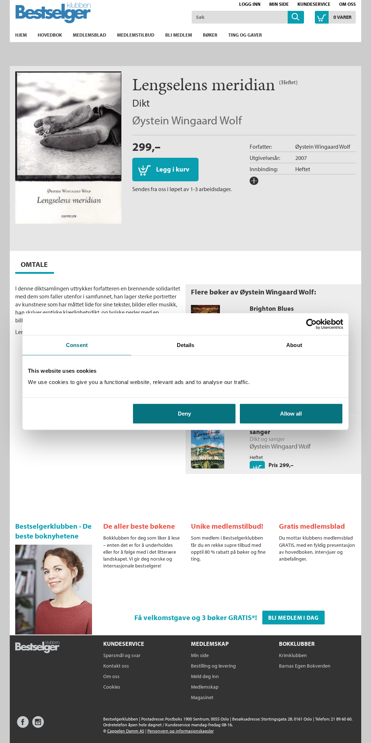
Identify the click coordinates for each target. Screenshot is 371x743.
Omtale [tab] (34, 264)
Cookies (111, 687)
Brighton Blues (272, 308)
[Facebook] (23, 725)
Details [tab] (186, 345)
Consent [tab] (77, 345)
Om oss (347, 4)
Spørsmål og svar (122, 655)
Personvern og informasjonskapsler (180, 731)
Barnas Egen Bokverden (304, 665)
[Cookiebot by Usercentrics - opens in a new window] (311, 323)
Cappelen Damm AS (125, 731)
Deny (184, 413)
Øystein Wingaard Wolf (187, 120)
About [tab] (294, 345)
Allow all (291, 413)
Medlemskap (204, 687)
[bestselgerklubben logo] (37, 648)
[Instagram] (38, 725)
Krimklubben (293, 655)
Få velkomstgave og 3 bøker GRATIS (193, 617)
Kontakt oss (116, 665)
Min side (279, 4)
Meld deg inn (205, 676)
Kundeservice (313, 4)
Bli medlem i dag (293, 617)
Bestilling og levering (213, 665)
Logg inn (249, 4)
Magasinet (202, 697)
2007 (301, 157)
